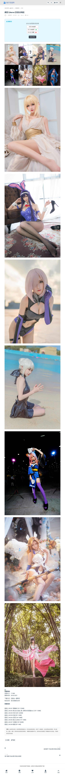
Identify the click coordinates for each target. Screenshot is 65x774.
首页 (12, 8)
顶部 (58, 772)
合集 (19, 772)
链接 (13, 740)
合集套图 (17, 8)
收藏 (8, 740)
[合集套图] (6, 15)
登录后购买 (32, 37)
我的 (46, 772)
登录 (56, 2)
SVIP (32, 772)
